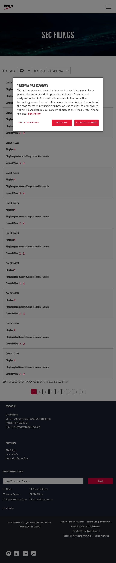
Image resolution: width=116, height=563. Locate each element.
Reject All (61, 123)
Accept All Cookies (86, 123)
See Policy (34, 113)
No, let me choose (29, 122)
